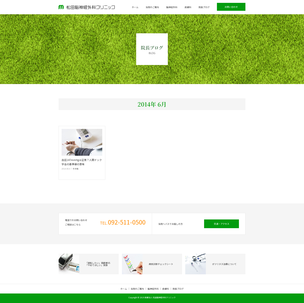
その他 (75, 168)
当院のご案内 (152, 7)
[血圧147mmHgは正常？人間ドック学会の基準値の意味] (82, 142)
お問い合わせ (231, 6)
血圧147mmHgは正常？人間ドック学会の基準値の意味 (82, 162)
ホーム (135, 7)
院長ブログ (204, 7)
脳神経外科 (171, 7)
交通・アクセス (221, 223)
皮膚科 (188, 7)
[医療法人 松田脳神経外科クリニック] (87, 7)
